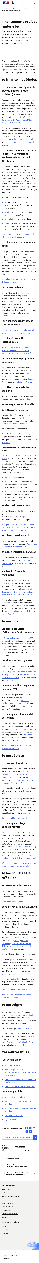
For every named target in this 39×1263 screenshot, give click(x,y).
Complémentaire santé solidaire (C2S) (17, 1042)
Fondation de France (23, 382)
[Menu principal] (34, 2)
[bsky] (30, 1131)
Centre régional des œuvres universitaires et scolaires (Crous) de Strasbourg (20, 1072)
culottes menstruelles (11, 949)
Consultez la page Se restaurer (14, 902)
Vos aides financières (14, 1115)
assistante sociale (9, 974)
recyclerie (30, 946)
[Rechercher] (35, 1137)
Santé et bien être (24, 1028)
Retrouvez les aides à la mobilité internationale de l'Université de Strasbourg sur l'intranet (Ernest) (15, 350)
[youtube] (34, 1128)
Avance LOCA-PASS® (27, 674)
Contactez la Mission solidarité (14, 818)
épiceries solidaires (18, 937)
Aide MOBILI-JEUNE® (10, 677)
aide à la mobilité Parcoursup (15, 423)
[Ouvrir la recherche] (29, 2)
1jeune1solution (12, 1119)
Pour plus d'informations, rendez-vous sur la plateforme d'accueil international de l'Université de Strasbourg (18, 527)
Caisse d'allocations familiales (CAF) (19, 638)
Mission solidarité (12, 1065)
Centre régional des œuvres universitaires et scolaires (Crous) (18, 592)
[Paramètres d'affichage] (23, 2)
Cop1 (16, 940)
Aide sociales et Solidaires (16, 1097)
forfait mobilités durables (23, 846)
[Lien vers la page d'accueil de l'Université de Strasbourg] (12, 2)
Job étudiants (25, 399)
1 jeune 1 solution (9, 69)
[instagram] (30, 1128)
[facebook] (26, 1128)
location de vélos (9, 774)
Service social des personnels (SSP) (20, 1086)
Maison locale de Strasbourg (24, 595)
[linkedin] (26, 1131)
